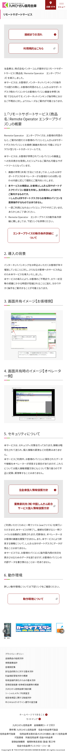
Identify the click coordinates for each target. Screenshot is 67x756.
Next (62, 631)
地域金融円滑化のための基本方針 (20, 680)
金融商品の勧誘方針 (14, 658)
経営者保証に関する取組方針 (18, 697)
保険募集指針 (11, 662)
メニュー (61, 6)
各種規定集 (10, 667)
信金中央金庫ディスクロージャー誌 (33, 745)
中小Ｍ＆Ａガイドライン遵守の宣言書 (21, 702)
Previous (5, 631)
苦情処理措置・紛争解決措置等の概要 (22, 684)
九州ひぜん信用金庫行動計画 (18, 688)
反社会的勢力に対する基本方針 (19, 671)
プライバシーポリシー (14, 653)
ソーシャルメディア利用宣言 (17, 693)
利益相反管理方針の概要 (16, 675)
